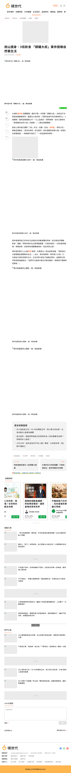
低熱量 (41, 456)
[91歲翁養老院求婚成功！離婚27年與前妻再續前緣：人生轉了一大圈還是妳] (10, 605)
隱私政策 (58, 762)
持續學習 (19, 11)
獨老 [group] (36, 18)
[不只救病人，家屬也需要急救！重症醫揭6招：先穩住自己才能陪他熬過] (10, 582)
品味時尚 (45, 11)
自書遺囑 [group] (23, 18)
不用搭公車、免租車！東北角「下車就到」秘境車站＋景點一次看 (42, 646)
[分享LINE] (6, 118)
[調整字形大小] (6, 136)
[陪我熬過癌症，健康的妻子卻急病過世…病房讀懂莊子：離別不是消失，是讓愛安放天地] (10, 616)
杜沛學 (25, 456)
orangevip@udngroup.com (19, 753)
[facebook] (60, 748)
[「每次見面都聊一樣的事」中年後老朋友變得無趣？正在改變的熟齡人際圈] (10, 536)
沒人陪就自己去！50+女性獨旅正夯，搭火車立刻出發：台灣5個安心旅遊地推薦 (42, 670)
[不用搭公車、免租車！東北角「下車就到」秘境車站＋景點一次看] (10, 649)
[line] (64, 748)
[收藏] (6, 130)
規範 (5, 723)
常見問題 (39, 762)
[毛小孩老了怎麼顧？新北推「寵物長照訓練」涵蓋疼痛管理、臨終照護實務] (10, 684)
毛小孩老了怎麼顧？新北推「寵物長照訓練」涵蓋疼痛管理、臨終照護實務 (42, 682)
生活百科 (36, 11)
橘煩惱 (52, 11)
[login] (61, 5)
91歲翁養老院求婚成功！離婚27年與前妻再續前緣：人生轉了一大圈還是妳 (42, 603)
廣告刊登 (23, 756)
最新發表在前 (61, 730)
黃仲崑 (33, 456)
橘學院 (59, 11)
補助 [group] (30, 18)
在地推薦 (27, 11)
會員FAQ (23, 759)
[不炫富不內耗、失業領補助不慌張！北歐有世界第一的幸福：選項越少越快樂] (10, 570)
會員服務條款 (49, 762)
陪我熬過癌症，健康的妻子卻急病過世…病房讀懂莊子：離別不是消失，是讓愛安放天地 (42, 614)
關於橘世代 (14, 756)
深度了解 (15, 517)
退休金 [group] (15, 18)
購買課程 (55, 5)
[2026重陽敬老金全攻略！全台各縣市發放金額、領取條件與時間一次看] (10, 638)
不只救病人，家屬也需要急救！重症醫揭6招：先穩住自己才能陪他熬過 (41, 580)
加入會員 (13, 762)
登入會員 (21, 762)
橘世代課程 (14, 759)
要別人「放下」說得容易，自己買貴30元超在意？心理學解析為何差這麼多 (42, 545)
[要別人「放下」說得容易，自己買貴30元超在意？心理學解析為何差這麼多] (10, 547)
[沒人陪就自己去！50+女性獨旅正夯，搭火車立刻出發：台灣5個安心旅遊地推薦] (10, 672)
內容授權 (31, 756)
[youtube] (67, 748)
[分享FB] (6, 112)
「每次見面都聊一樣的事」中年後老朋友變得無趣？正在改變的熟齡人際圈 (42, 534)
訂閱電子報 (30, 762)
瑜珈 (48, 456)
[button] (64, 5)
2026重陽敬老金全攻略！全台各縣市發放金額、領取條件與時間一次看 (42, 636)
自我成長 (17, 456)
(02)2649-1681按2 (36, 753)
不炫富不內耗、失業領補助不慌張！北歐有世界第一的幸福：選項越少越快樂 (42, 568)
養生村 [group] (7, 18)
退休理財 (10, 11)
